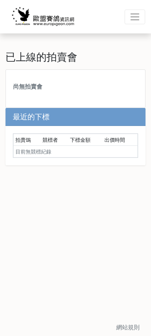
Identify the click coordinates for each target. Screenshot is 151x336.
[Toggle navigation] (135, 17)
